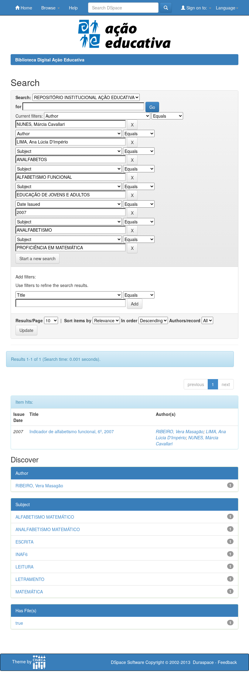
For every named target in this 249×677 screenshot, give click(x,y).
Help (73, 8)
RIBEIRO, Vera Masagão (179, 431)
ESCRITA (24, 542)
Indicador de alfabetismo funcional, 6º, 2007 (71, 431)
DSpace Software (127, 662)
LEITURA (24, 567)
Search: (23, 97)
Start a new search (37, 258)
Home (25, 8)
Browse (49, 8)
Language (225, 8)
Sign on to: (196, 8)
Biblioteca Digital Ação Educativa (49, 60)
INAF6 (21, 554)
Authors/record (184, 320)
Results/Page (29, 320)
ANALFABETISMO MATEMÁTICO (47, 529)
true (19, 623)
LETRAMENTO (29, 579)
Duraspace (203, 662)
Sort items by (77, 320)
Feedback (227, 662)
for (18, 106)
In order (129, 320)
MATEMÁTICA (29, 592)
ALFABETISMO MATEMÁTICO (44, 517)
